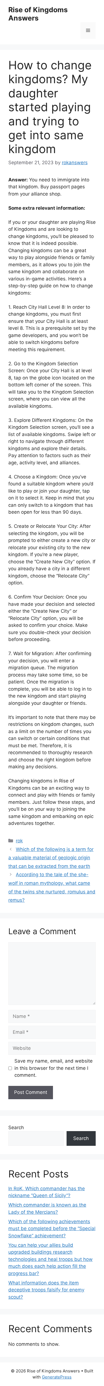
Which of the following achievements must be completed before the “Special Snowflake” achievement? (51, 1228)
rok (19, 840)
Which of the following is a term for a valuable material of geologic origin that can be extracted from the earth (50, 858)
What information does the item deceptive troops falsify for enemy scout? (46, 1290)
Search (16, 1127)
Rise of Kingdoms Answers (38, 14)
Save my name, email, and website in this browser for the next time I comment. (53, 1068)
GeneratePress (57, 1377)
